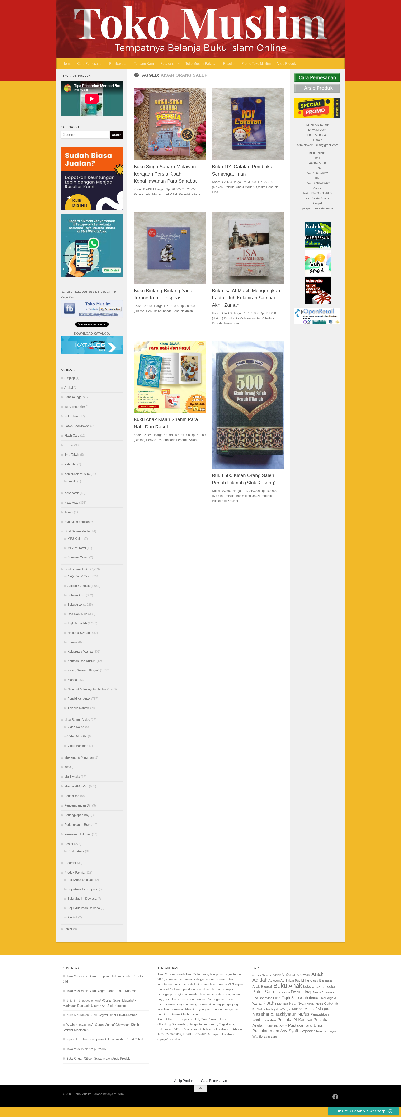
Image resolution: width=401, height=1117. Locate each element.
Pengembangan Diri (77, 805)
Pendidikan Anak (78, 698)
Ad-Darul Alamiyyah (262, 975)
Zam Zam (270, 1036)
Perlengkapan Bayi (77, 815)
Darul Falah (283, 992)
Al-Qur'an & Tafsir (79, 576)
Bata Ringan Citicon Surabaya (86, 1058)
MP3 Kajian (75, 538)
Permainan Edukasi (77, 834)
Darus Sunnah (323, 992)
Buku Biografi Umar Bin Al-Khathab (112, 991)
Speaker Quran (77, 557)
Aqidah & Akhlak (78, 586)
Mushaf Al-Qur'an (76, 786)
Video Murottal (77, 736)
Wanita (257, 1036)
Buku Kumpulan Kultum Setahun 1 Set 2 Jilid (112, 1039)
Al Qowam (304, 974)
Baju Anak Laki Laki (80, 879)
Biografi (267, 986)
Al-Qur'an (289, 975)
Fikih (276, 998)
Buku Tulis (71, 416)
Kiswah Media (315, 1003)
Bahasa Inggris (74, 397)
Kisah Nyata (297, 1003)
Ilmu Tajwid (71, 454)
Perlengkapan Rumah (79, 824)
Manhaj (72, 679)
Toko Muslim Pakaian (201, 63)
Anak (317, 974)
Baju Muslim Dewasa (81, 898)
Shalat (318, 1031)
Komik (68, 512)
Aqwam (274, 980)
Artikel (68, 387)
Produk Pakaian (75, 872)
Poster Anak (75, 851)
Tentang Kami (144, 63)
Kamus (72, 642)
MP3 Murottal (76, 548)
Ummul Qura (330, 1031)
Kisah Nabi (281, 1003)
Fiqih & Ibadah (77, 623)
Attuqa (314, 980)
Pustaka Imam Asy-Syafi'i (275, 1030)
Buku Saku (264, 991)
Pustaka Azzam (276, 1025)
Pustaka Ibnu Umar (306, 1025)
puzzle (71, 481)
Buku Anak (74, 604)
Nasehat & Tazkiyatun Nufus (86, 689)
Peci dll (72, 917)
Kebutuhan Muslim (77, 474)
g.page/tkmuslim (168, 1039)
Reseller (229, 63)
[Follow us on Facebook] (335, 1097)
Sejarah (306, 1031)
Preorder (70, 863)
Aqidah (260, 980)
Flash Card (71, 435)
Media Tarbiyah (283, 1009)
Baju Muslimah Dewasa (83, 908)
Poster (68, 844)
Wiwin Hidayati (76, 1024)
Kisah (268, 1003)
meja (67, 767)
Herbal (68, 445)
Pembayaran (118, 63)
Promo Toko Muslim (256, 63)
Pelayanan (168, 63)
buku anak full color (319, 986)
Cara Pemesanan (90, 63)
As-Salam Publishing (294, 980)
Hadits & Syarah (78, 632)
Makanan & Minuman (79, 757)
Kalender (70, 464)
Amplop (69, 378)
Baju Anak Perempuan (82, 889)
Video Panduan (77, 745)
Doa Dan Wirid (77, 614)
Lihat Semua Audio (77, 531)
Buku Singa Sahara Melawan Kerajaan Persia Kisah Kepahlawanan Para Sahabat (165, 174)
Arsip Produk (286, 63)
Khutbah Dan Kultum (81, 661)
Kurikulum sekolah (77, 521)
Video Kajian (75, 727)
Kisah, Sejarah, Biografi (83, 670)
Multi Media (72, 776)
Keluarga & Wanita (80, 651)
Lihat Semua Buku (76, 569)
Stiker (68, 929)
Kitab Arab (71, 502)
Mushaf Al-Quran (318, 1009)
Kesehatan (71, 493)
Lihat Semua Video (77, 719)
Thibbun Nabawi (78, 708)
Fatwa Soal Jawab (76, 426)
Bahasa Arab (76, 595)
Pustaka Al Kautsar (295, 1019)
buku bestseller (74, 406)
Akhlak (277, 975)
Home (66, 63)
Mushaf (297, 1009)
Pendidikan (71, 796)
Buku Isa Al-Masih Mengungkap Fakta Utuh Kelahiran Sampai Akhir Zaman (246, 298)
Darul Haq (301, 991)
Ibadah (314, 998)
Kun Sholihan (258, 1009)
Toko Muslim (75, 976)
